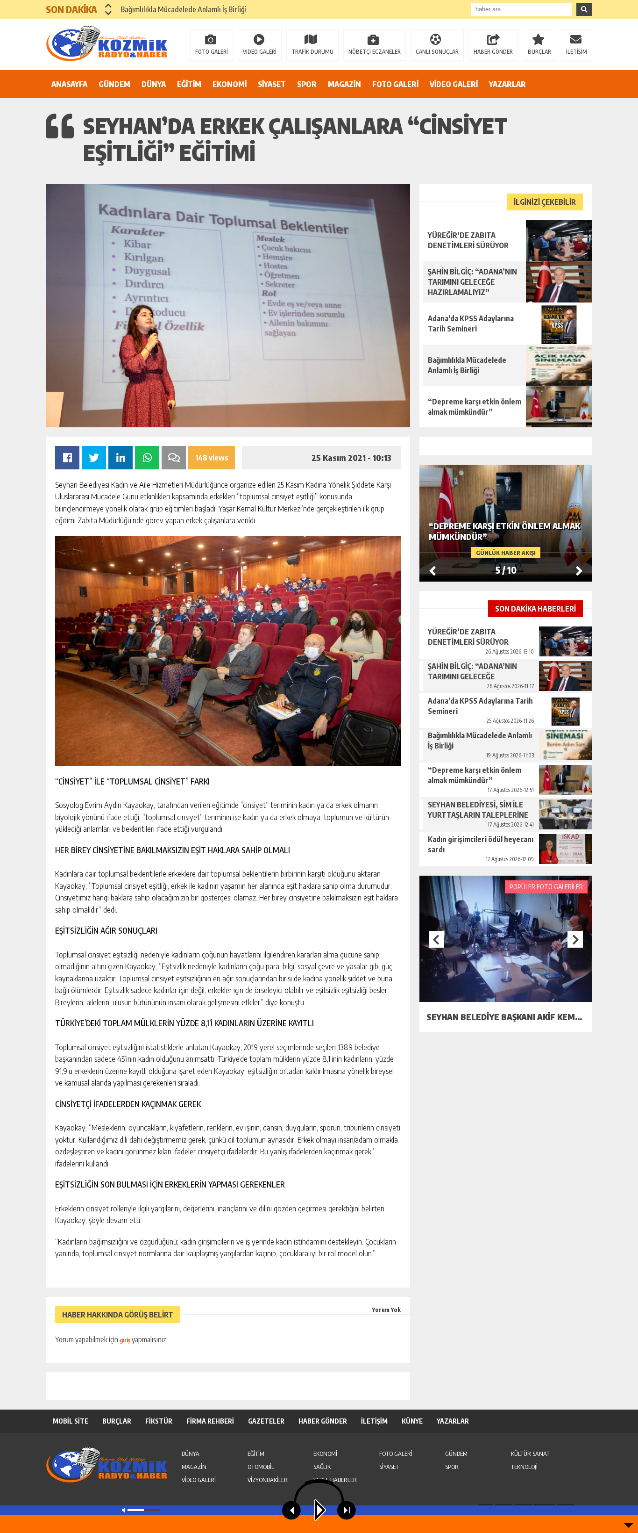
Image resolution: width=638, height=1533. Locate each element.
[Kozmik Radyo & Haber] (106, 43)
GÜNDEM (114, 84)
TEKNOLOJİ (524, 1466)
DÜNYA (154, 84)
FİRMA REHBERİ (210, 1421)
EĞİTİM (189, 84)
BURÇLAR (539, 51)
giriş (125, 1340)
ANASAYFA (69, 84)
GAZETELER (266, 1421)
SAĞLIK (322, 1466)
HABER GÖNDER (493, 51)
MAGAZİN (344, 84)
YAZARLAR (507, 84)
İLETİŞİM (576, 51)
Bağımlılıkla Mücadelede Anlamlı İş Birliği (184, 9)
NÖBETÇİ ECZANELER (374, 51)
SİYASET (272, 84)
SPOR (307, 84)
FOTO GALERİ (211, 51)
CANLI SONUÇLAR (437, 51)
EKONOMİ (230, 84)
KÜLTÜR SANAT (530, 1453)
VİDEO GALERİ (454, 84)
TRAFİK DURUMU (312, 51)
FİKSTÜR (158, 1421)
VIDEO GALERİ (259, 51)
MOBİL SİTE (70, 1421)
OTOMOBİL (261, 1466)
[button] (108, 5)
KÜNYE (412, 1421)
